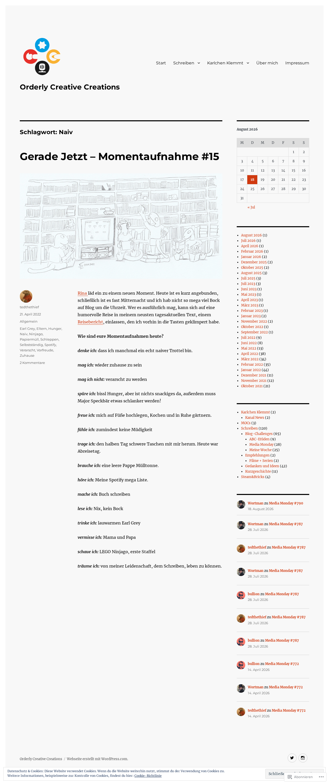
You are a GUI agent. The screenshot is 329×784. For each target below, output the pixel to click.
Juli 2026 (248, 241)
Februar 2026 (252, 251)
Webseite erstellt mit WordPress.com (97, 759)
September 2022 (254, 332)
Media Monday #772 (282, 664)
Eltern (41, 328)
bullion (254, 594)
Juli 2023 (248, 284)
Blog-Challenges (259, 434)
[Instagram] (302, 757)
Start (161, 63)
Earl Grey (27, 328)
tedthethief (29, 307)
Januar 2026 (251, 257)
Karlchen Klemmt (225, 63)
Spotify (50, 345)
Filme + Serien (261, 461)
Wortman (255, 503)
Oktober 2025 (252, 267)
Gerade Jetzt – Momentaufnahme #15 (119, 156)
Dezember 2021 (253, 375)
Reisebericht (90, 321)
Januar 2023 (251, 316)
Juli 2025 (248, 278)
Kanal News (254, 417)
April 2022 (249, 354)
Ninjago (36, 334)
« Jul (251, 207)
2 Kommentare (32, 363)
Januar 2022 (251, 370)
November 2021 (254, 381)
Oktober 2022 (252, 327)
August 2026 (251, 235)
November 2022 (254, 321)
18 (252, 179)
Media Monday (261, 444)
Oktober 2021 (252, 386)
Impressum (297, 63)
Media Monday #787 (286, 524)
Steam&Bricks (252, 477)
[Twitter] (292, 757)
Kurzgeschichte (258, 471)
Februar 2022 (252, 364)
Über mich (267, 63)
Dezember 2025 (254, 262)
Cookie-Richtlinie (148, 776)
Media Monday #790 (286, 503)
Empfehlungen (257, 455)
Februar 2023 (252, 311)
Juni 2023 (249, 289)
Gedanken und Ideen (262, 466)
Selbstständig (31, 345)
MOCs (246, 423)
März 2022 (250, 359)
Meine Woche (260, 450)
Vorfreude (45, 350)
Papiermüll (29, 339)
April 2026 (249, 246)
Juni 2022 (249, 343)
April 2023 (249, 300)
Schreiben (183, 63)
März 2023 (249, 305)
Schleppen (49, 339)
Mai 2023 (248, 294)
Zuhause (27, 355)
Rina (83, 293)
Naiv (24, 334)
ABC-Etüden (259, 439)
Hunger (54, 328)
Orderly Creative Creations (70, 87)
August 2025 (251, 273)
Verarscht (27, 350)
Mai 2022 (248, 348)
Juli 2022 (248, 337)
